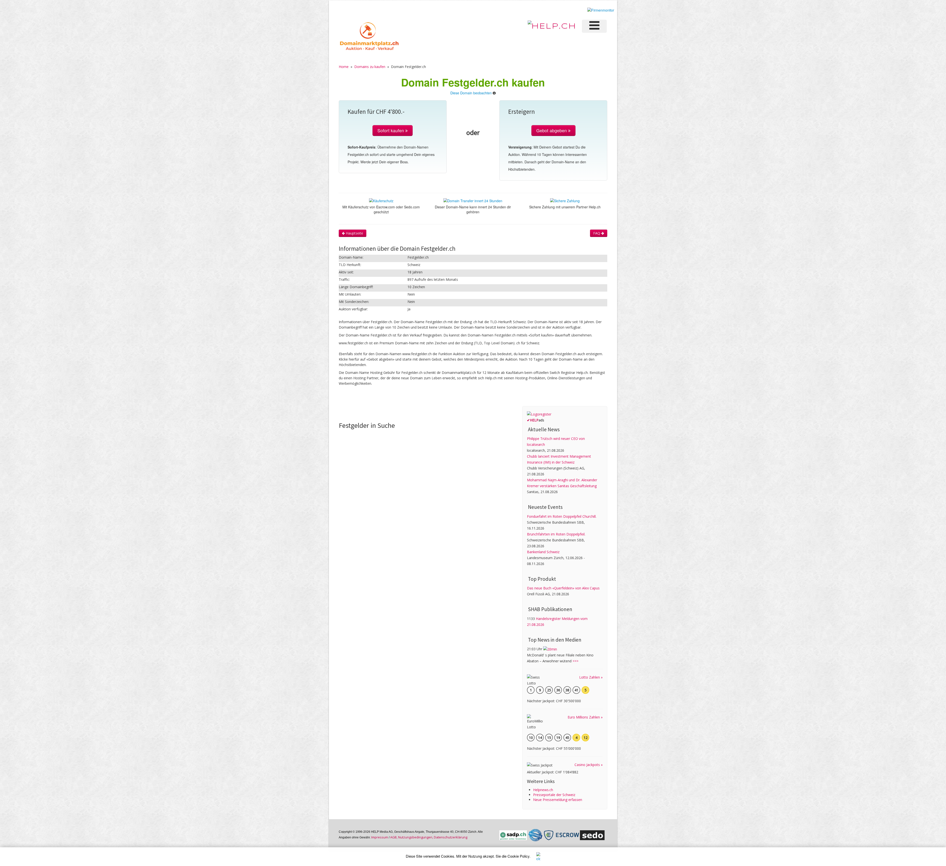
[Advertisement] (428, 405)
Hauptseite (354, 233)
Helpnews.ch (543, 789)
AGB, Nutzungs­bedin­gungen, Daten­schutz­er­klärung (428, 837)
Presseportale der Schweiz (554, 794)
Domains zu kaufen (369, 66)
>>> (575, 661)
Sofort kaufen (391, 130)
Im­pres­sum (379, 837)
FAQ (597, 233)
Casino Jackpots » (588, 764)
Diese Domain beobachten (471, 92)
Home (344, 66)
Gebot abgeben (552, 130)
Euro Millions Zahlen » (585, 717)
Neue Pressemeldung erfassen (557, 799)
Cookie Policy (518, 856)
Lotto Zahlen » (591, 677)
